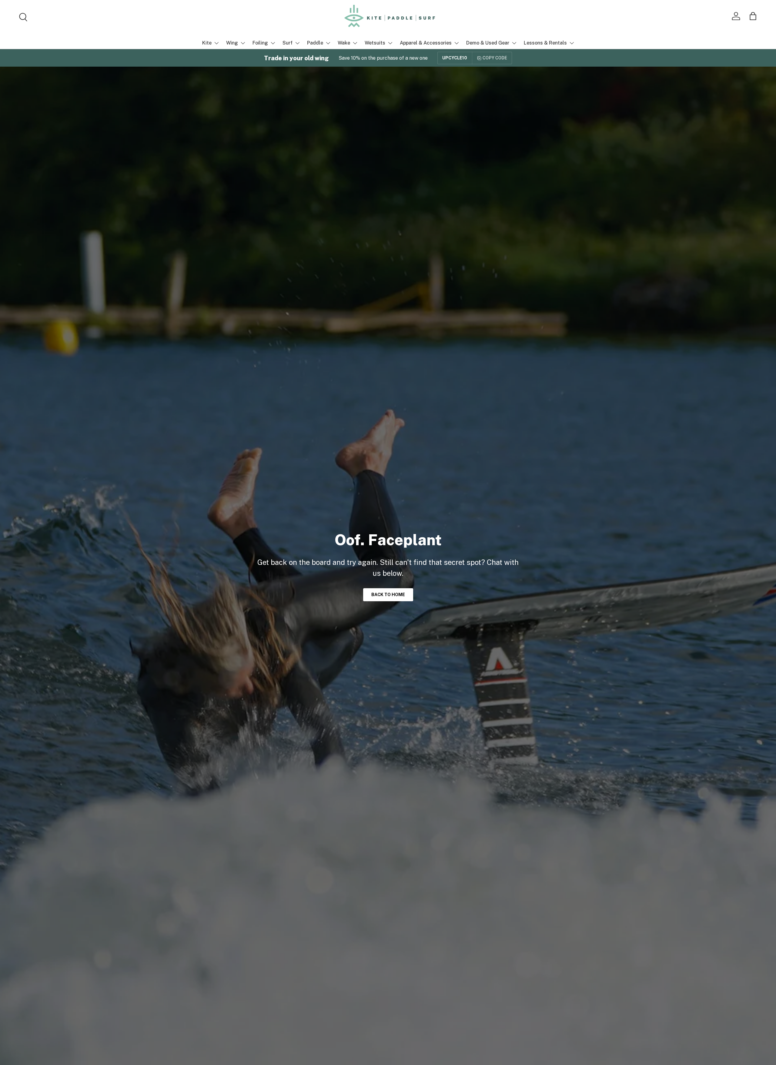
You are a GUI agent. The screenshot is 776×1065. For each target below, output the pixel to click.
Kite (207, 43)
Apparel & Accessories (426, 43)
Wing (232, 43)
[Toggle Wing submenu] (242, 43)
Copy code (495, 57)
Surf (288, 43)
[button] (753, 16)
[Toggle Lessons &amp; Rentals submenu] (571, 43)
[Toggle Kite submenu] (216, 43)
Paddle (315, 43)
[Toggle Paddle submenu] (328, 43)
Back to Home (388, 594)
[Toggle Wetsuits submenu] (390, 43)
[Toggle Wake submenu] (355, 43)
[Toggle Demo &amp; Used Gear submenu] (514, 43)
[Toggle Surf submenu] (297, 43)
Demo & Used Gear (487, 43)
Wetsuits (375, 43)
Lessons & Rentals (545, 43)
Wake (344, 43)
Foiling (260, 43)
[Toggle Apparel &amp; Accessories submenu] (456, 43)
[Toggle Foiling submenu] (272, 43)
